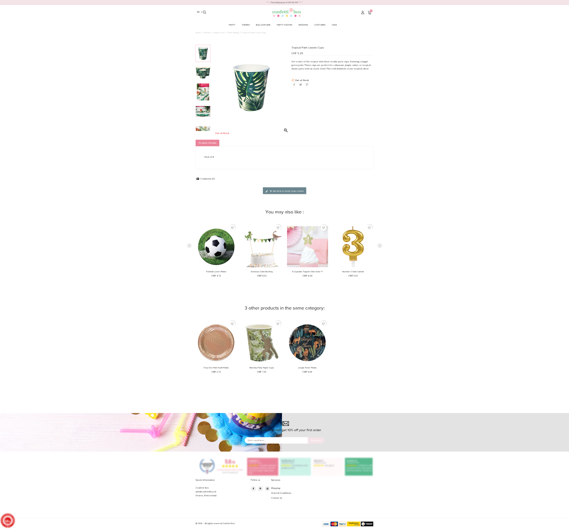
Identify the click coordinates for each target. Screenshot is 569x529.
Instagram (267, 488)
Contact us (276, 498)
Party (232, 25)
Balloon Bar (263, 25)
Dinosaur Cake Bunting (262, 271)
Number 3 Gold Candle (353, 271)
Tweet (300, 84)
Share (294, 84)
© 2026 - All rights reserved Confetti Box (215, 523)
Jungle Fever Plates (307, 367)
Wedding (303, 25)
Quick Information (205, 480)
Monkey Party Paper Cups (262, 367)
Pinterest (306, 84)
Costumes (319, 25)
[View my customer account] (363, 12)
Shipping (275, 488)
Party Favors (284, 25)
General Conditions (281, 493)
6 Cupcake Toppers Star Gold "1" (307, 271)
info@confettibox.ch (206, 491)
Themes (246, 25)
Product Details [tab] (207, 142)
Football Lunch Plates (216, 271)
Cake (334, 25)
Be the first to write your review (286, 191)
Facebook (253, 488)
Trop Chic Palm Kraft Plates (216, 367)
